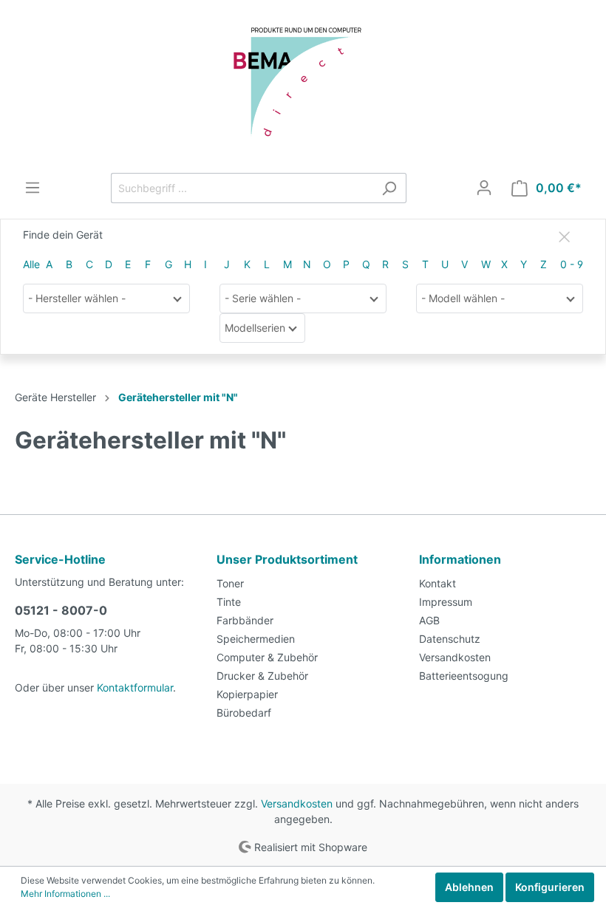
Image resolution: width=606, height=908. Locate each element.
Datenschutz (449, 638)
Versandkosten (455, 657)
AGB (429, 620)
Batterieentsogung (463, 675)
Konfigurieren (550, 887)
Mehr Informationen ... (65, 893)
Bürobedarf (244, 712)
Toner (230, 583)
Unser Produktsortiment (287, 559)
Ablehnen (469, 887)
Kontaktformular (135, 687)
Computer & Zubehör (267, 657)
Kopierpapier (247, 694)
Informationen (460, 559)
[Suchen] (389, 188)
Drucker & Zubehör (262, 675)
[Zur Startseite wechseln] (303, 86)
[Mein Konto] (484, 187)
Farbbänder (245, 620)
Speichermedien (256, 638)
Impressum (445, 601)
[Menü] (32, 187)
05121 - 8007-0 (61, 610)
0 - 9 (571, 264)
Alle (31, 264)
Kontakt (437, 583)
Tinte (229, 601)
